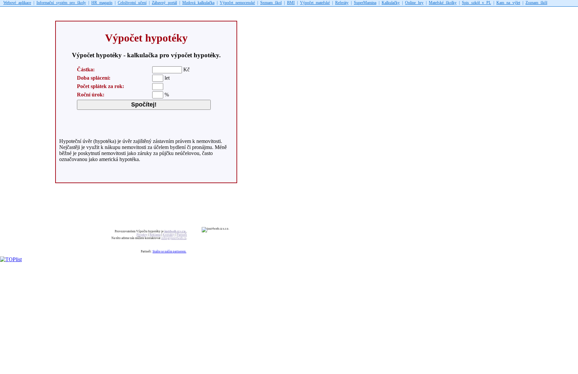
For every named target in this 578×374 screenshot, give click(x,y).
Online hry (414, 2)
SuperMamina (365, 2)
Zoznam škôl (536, 2)
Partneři (182, 234)
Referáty (342, 2)
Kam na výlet (508, 2)
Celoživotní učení (132, 2)
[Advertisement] (122, 10)
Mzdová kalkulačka (198, 2)
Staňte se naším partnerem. (169, 251)
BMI (291, 2)
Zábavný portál (164, 2)
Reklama (155, 234)
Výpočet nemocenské (237, 2)
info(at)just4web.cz (173, 238)
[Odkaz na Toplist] (11, 259)
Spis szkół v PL (476, 2)
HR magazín (101, 2)
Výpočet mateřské (315, 2)
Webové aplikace (17, 2)
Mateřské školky (443, 2)
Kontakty (169, 234)
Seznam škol (271, 2)
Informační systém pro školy (61, 2)
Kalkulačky (391, 2)
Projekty (142, 234)
